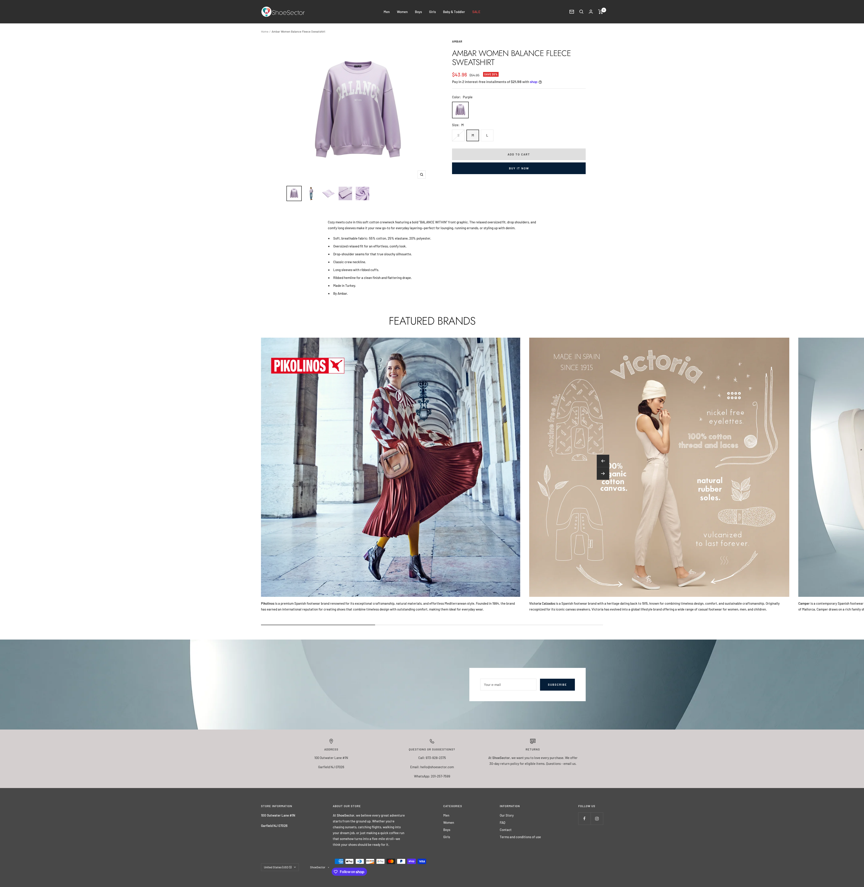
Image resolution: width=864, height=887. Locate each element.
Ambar (457, 41)
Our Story (507, 815)
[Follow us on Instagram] (597, 818)
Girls (432, 12)
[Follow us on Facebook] (584, 818)
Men (387, 12)
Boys (418, 12)
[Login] (591, 11)
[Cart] (600, 11)
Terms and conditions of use (520, 837)
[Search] (581, 12)
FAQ (502, 822)
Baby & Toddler (454, 12)
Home (264, 31)
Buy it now (519, 168)
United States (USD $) (278, 867)
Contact (506, 830)
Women (402, 12)
